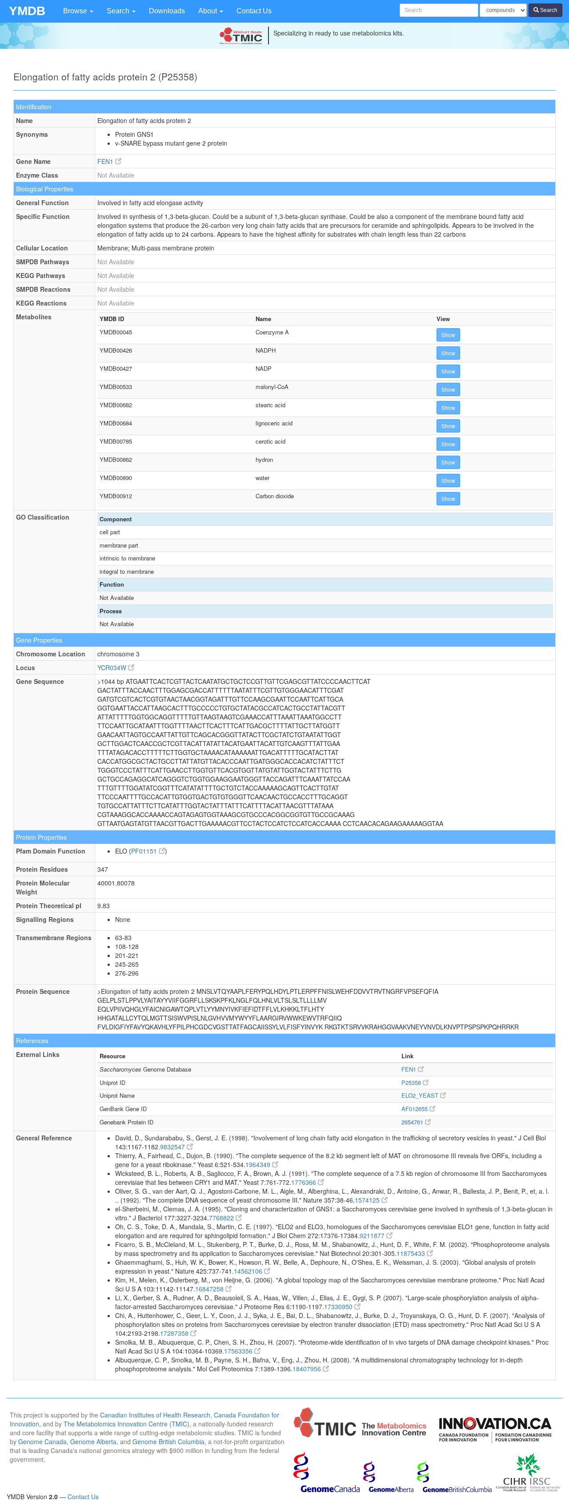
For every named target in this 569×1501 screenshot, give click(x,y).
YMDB (27, 11)
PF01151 (145, 850)
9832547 (173, 1146)
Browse (76, 11)
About (208, 11)
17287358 (175, 1333)
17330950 (339, 1306)
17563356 (239, 1350)
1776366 (304, 1182)
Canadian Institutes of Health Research (155, 1414)
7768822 (222, 1217)
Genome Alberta (93, 1441)
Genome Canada (42, 1441)
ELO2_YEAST (420, 1095)
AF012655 (415, 1108)
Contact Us (254, 11)
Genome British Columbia (168, 1441)
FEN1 (106, 161)
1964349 (258, 1164)
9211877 (373, 1235)
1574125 (368, 1199)
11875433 (412, 1253)
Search (119, 11)
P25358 (412, 1082)
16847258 (210, 1288)
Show (448, 334)
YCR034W (112, 667)
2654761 (413, 1122)
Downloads (167, 11)
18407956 (308, 1368)
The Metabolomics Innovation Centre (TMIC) (126, 1423)
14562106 (249, 1271)
